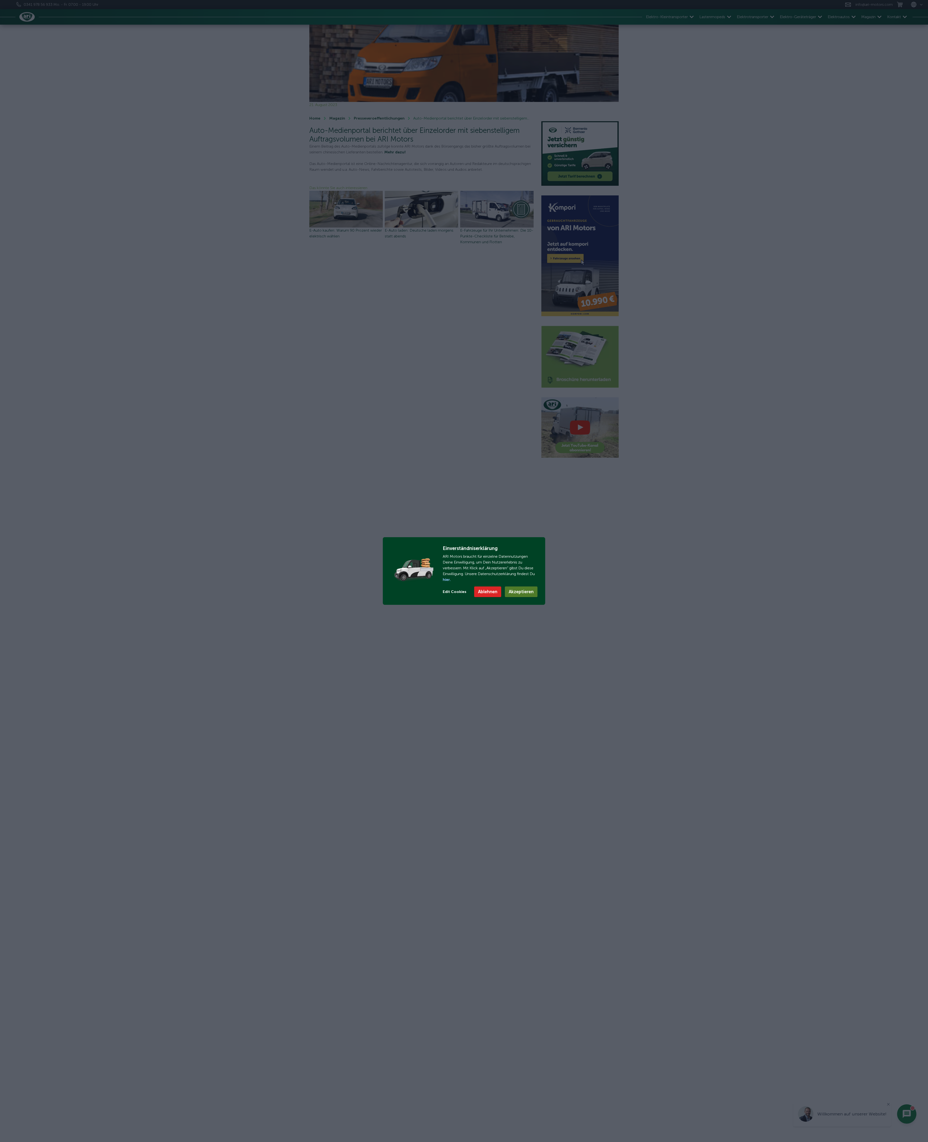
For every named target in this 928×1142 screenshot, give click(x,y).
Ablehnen (487, 591)
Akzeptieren (521, 591)
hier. (447, 579)
